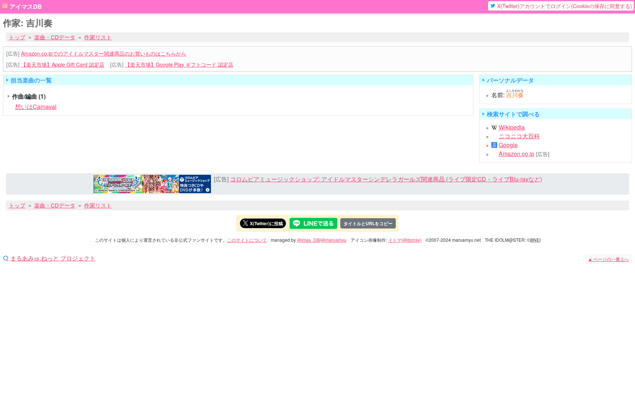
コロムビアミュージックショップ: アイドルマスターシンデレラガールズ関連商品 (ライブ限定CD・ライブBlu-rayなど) (386, 179)
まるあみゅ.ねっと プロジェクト (53, 258)
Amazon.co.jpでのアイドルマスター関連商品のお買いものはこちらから (103, 53)
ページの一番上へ (608, 259)
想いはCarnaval (36, 106)
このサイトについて (247, 240)
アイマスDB (26, 6)
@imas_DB (308, 240)
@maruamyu (334, 240)
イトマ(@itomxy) (404, 240)
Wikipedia (512, 127)
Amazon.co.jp (516, 154)
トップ (17, 37)
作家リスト (98, 37)
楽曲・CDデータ (54, 37)
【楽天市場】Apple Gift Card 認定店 (62, 64)
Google (508, 145)
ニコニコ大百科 (519, 136)
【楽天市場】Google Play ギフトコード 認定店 (179, 64)
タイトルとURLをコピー (368, 223)
